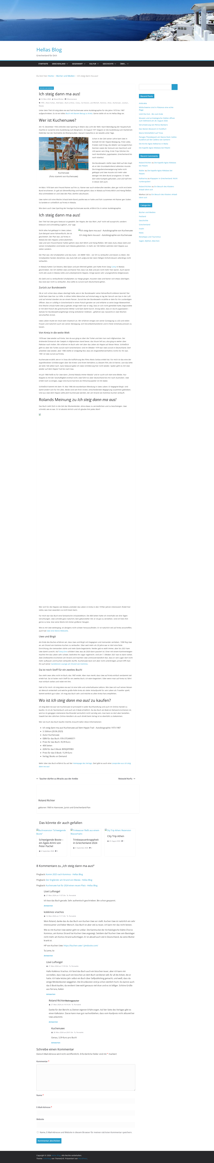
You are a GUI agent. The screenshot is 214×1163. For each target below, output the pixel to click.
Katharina (143, 178)
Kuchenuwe (117, 103)
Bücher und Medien (46, 88)
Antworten (48, 906)
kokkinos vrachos (54, 912)
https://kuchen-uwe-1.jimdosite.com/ (81, 945)
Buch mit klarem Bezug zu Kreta (79, 113)
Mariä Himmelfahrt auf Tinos (151, 133)
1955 (42, 103)
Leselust (125, 103)
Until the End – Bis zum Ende (151, 114)
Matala (41, 106)
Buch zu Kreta (69, 103)
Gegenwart (77, 64)
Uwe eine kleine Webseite (57, 631)
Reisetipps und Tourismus (150, 237)
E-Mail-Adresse (44, 1107)
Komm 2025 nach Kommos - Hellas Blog (64, 874)
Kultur (92, 64)
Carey (78, 103)
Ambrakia (143, 103)
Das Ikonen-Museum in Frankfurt (152, 129)
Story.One (63, 651)
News (141, 233)
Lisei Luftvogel (52, 891)
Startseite (43, 64)
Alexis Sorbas (50, 103)
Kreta (109, 103)
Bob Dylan (59, 103)
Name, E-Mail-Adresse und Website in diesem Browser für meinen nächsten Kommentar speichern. (86, 1132)
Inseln (141, 228)
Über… (123, 64)
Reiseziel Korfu (125, 778)
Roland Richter (59, 99)
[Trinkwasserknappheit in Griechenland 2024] (86, 830)
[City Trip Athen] (118, 830)
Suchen (175, 87)
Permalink (72, 895)
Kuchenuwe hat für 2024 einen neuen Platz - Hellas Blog (71, 885)
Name (40, 1095)
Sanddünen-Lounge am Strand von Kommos (69, 664)
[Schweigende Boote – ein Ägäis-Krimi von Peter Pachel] (51, 830)
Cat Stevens (85, 103)
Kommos (103, 103)
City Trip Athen (115, 836)
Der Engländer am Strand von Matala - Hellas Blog (69, 880)
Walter (141, 170)
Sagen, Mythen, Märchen (149, 241)
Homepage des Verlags (82, 763)
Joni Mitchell (95, 103)
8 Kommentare (72, 99)
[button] (66, 64)
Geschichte (108, 64)
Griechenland (58, 64)
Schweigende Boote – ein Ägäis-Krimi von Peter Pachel (51, 843)
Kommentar (42, 1061)
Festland (142, 216)
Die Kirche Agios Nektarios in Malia (153, 144)
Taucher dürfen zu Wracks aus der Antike (58, 778)
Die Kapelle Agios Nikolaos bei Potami (154, 148)
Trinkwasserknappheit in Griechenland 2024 (86, 841)
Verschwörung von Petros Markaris (153, 125)
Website (40, 1119)
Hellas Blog (49, 49)
